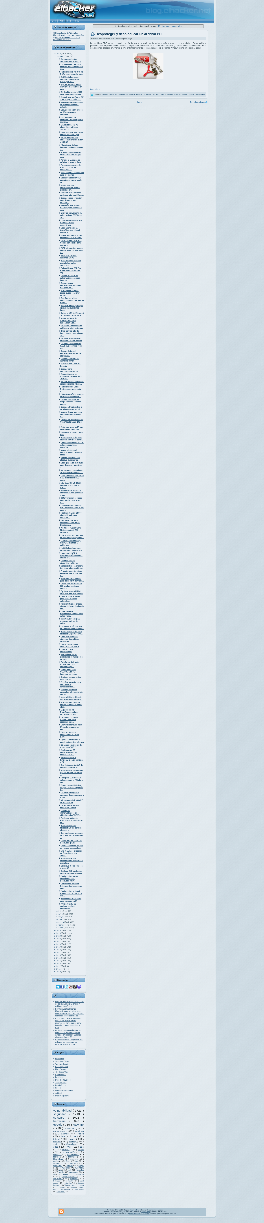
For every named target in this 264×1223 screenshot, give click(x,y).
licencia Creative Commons (139, 1213)
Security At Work (62, 1061)
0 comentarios (200, 94)
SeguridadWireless (69, 1177)
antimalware (66, 1189)
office (67, 1161)
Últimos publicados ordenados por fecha (66, 38)
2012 (58, 966)
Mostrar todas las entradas (170, 26)
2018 (58, 950)
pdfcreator (169, 94)
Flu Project (59, 1059)
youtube (57, 1155)
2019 (58, 947)
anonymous (74, 1172)
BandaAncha (60, 1085)
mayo (61, 917)
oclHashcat (61, 1191)
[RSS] (61, 1211)
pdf (154, 94)
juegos (81, 1166)
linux (63, 1136)
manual (57, 1141)
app (82, 1147)
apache (70, 1166)
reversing (62, 1187)
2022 (58, 939)
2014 (58, 961)
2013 (58, 963)
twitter (81, 1149)
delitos (81, 1185)
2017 (58, 952)
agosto (62, 56)
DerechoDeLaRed (63, 1080)
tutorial (57, 1139)
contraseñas (64, 1168)
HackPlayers (60, 1069)
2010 (58, 972)
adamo (73, 1187)
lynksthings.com (62, 1096)
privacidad (70, 1128)
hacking (73, 1141)
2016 (58, 955)
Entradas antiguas (197, 102)
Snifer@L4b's (60, 1082)
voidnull (58, 1093)
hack (77, 1161)
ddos (56, 1147)
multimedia (79, 1168)
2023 (58, 936)
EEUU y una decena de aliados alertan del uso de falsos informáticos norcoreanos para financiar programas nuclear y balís (68, 1023)
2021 (58, 941)
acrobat (105, 94)
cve (75, 1136)
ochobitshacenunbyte (64, 1090)
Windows (79, 1131)
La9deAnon (60, 1077)
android (65, 1133)
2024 (58, 933)
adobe (56, 1161)
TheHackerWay (61, 1072)
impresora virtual (121, 94)
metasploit (68, 1183)
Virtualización (69, 1185)
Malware (78, 1124)
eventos (80, 1170)
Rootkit (71, 1181)
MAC (61, 1172)
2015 (58, 958)
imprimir (132, 94)
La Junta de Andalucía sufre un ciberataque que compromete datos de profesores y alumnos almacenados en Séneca (68, 1033)
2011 (58, 969)
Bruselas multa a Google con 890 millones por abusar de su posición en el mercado (69, 1042)
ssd (55, 1144)
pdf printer (160, 94)
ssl (54, 1174)
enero (61, 928)
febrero (62, 925)
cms (60, 1170)
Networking (58, 1159)
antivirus (57, 1163)
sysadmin (74, 1159)
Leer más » (95, 89)
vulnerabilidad (63, 1110)
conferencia (67, 1174)
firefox (56, 1157)
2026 (58, 54)
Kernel (73, 1163)
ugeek (58, 1088)
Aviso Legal (145, 1212)
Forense (80, 1174)
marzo (61, 922)
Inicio (139, 102)
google (58, 1124)
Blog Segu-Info (61, 1067)
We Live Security (62, 1064)
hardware (61, 1121)
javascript (57, 1166)
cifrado (65, 1149)
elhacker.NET (134, 1210)
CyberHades (60, 1075)
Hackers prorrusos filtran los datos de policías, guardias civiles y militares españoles (69, 1004)
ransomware (59, 1131)
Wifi (69, 1147)
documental (58, 1179)
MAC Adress (79, 1189)
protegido (178, 94)
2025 (58, 930)
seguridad (61, 1114)
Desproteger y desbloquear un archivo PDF (130, 34)
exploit (80, 1133)
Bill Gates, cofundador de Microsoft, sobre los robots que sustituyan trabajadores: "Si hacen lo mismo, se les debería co (69, 1012)
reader (185, 94)
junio (61, 914)
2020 (58, 944)
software (60, 1117)
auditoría (74, 1179)
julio (60, 911)
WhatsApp (71, 1144)
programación (69, 1152)
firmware (72, 1157)
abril (61, 919)
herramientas (73, 1155)
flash (70, 1170)
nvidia (73, 1139)
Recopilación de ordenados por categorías (68, 34)
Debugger (57, 1181)
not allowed (147, 94)
